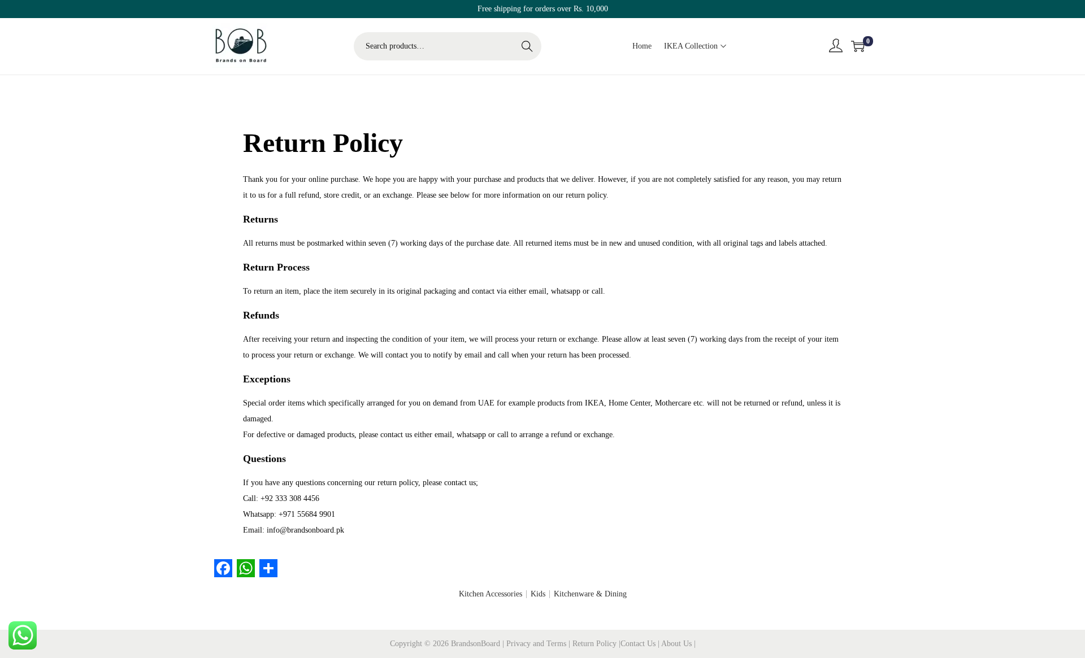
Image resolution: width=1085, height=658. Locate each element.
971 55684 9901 (309, 514)
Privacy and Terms (536, 643)
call (597, 291)
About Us (677, 643)
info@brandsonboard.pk (305, 530)
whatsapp (565, 291)
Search (527, 46)
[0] (858, 46)
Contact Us (639, 643)
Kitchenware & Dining (590, 594)
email (537, 291)
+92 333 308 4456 (290, 498)
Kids (538, 594)
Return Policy (595, 643)
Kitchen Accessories (490, 594)
